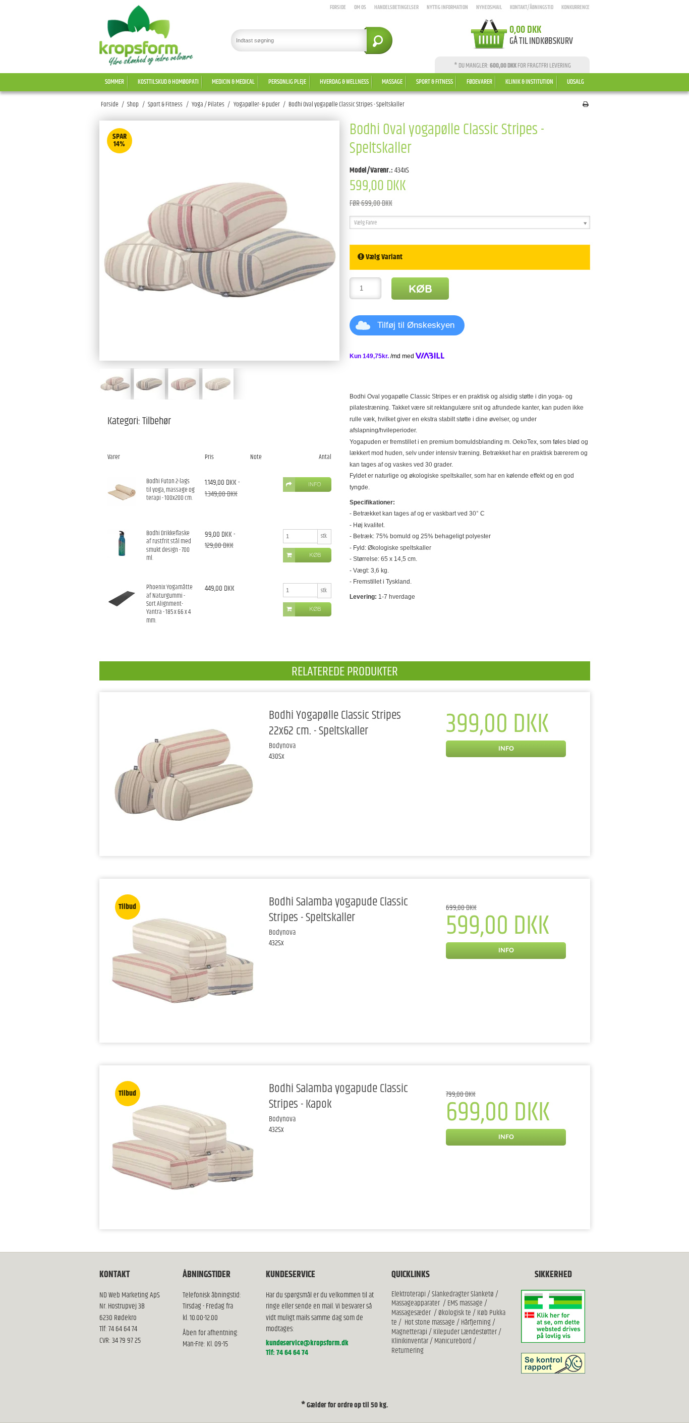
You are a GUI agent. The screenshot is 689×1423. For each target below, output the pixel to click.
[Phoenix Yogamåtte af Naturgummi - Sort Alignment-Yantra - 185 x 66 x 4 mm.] (121, 597)
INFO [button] (314, 484)
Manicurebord (453, 1341)
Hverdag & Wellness (344, 82)
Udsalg (575, 82)
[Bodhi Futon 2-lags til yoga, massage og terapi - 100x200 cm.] (121, 491)
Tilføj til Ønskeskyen (415, 325)
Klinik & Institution (529, 82)
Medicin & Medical (233, 82)
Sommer (114, 82)
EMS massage (465, 1303)
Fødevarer (479, 82)
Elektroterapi (409, 1294)
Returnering (407, 1350)
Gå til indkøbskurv (541, 41)
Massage (392, 82)
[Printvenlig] (586, 104)
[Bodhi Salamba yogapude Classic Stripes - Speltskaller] (183, 961)
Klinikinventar (409, 1341)
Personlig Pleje (287, 82)
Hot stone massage (430, 1322)
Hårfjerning (476, 1322)
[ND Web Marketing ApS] (146, 35)
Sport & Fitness (434, 82)
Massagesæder (411, 1313)
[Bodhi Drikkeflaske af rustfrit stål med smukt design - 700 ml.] (121, 543)
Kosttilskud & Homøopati (168, 82)
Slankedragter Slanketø (463, 1294)
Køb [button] (315, 554)
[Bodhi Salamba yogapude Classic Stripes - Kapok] (183, 1147)
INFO (506, 748)
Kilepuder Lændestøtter (464, 1332)
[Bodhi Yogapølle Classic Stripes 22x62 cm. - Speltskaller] (183, 774)
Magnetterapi (410, 1332)
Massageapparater (415, 1303)
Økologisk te (454, 1313)
